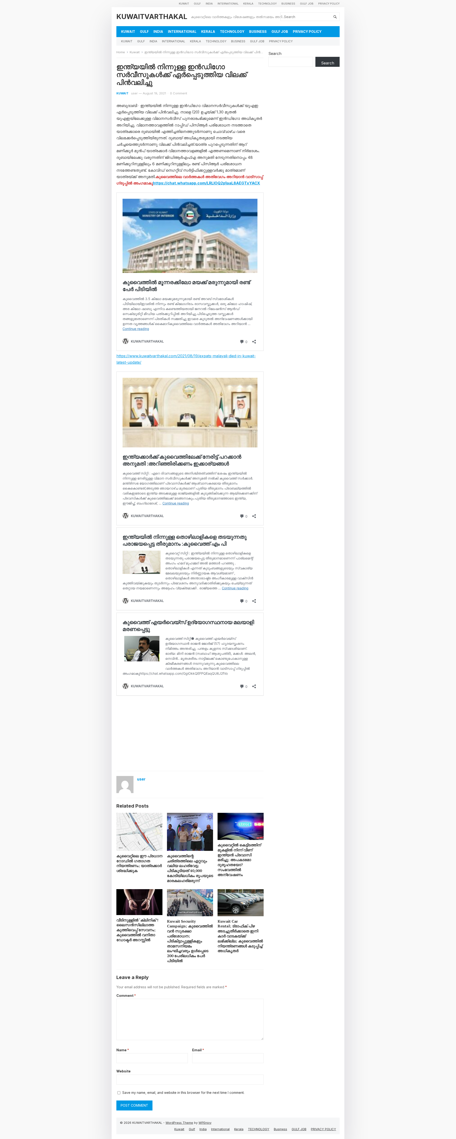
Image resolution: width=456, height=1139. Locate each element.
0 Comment (178, 93)
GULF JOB (307, 3)
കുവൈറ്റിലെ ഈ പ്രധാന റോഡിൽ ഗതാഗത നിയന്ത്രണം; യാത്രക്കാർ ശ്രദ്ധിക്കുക (139, 863)
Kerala (248, 3)
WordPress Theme (179, 1122)
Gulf (197, 3)
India (209, 3)
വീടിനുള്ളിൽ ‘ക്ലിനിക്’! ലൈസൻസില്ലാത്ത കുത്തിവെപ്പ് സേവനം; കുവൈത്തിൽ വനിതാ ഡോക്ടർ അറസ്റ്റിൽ (137, 929)
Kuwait (184, 3)
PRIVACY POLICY (329, 3)
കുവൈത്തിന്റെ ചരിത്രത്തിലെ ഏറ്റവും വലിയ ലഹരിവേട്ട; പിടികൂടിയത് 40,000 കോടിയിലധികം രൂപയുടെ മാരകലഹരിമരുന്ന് (190, 868)
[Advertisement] (190, 733)
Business (288, 3)
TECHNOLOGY (267, 3)
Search (274, 53)
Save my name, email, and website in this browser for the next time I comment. (183, 1093)
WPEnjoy (205, 1122)
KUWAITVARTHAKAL (151, 16)
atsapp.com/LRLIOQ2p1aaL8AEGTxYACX (221, 183)
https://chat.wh (168, 183)
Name (122, 1050)
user (134, 93)
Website (123, 1071)
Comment (126, 996)
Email (198, 1050)
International (228, 3)
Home (120, 52)
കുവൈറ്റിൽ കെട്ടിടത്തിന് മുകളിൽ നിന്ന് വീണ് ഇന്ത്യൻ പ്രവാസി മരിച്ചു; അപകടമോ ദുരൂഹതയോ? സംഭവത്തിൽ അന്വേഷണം (239, 859)
